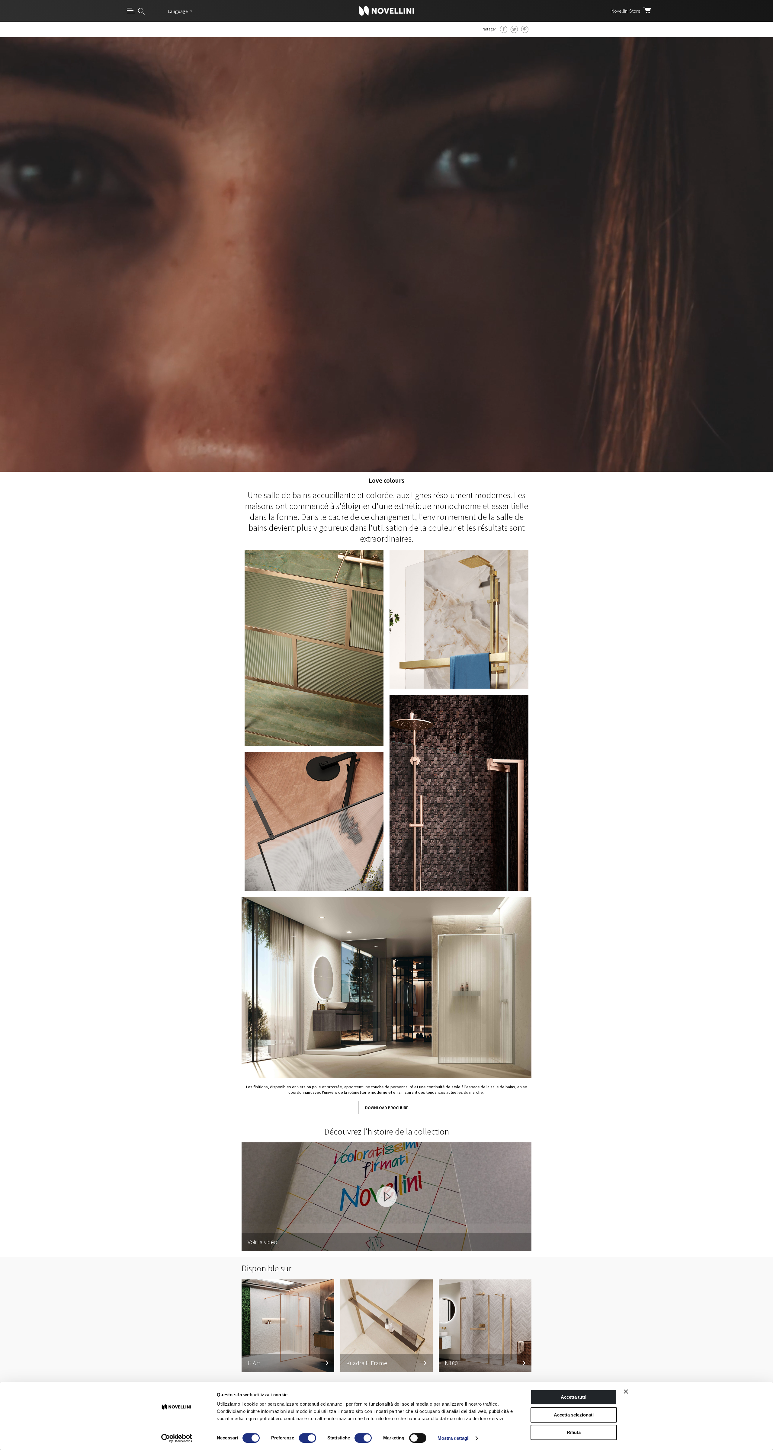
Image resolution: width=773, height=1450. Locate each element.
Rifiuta (574, 1432)
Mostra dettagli (454, 1438)
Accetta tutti (573, 1397)
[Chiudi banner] (626, 1391)
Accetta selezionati (574, 1414)
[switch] (307, 1438)
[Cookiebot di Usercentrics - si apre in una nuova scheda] (176, 1438)
